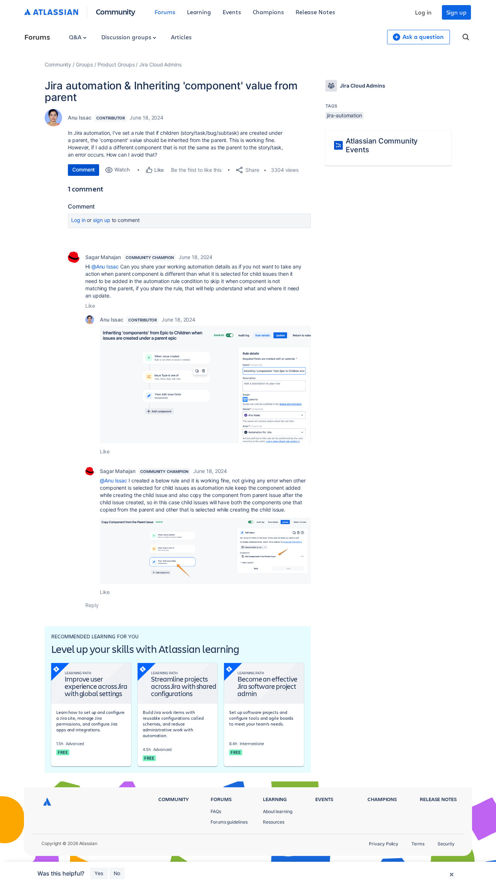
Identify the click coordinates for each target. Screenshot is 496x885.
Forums (165, 12)
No (117, 873)
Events (232, 12)
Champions (268, 12)
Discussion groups (127, 37)
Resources (273, 822)
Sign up (456, 12)
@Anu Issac (105, 266)
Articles (181, 37)
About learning (277, 811)
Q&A (76, 37)
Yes (98, 873)
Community (115, 11)
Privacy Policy (383, 843)
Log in (423, 12)
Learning (199, 12)
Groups (84, 64)
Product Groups (116, 64)
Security (446, 843)
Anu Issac (80, 117)
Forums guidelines (229, 822)
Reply (92, 605)
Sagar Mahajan (103, 257)
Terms (417, 843)
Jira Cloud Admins (160, 64)
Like (90, 306)
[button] (205, 384)
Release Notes (315, 12)
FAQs (216, 811)
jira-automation (344, 115)
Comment (83, 169)
